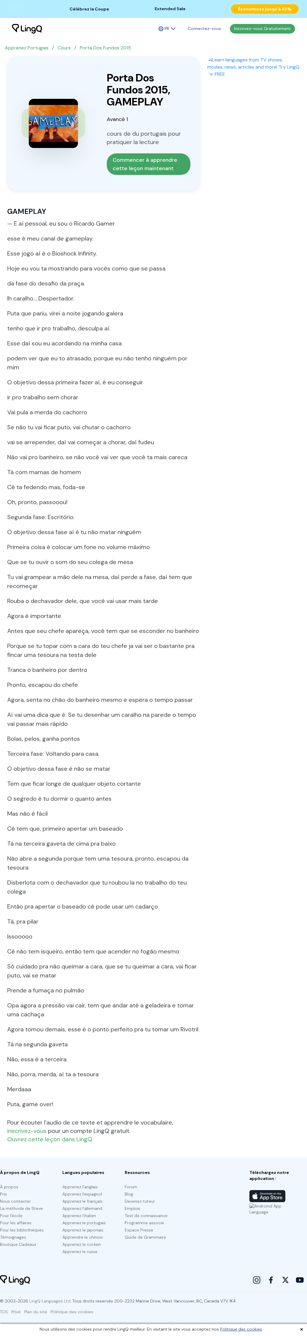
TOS (4, 1311)
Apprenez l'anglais (80, 1187)
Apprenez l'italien (79, 1215)
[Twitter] (285, 1280)
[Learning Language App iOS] (267, 1196)
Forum (131, 1187)
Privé (16, 1311)
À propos (9, 1187)
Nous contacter (15, 1201)
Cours (64, 48)
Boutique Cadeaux (18, 1244)
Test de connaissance (146, 1215)
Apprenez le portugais (84, 1222)
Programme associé (144, 1222)
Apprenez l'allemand (82, 1208)
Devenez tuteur (140, 1201)
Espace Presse (139, 1230)
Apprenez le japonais (82, 1230)
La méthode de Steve (21, 1208)
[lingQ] (27, 29)
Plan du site (35, 1311)
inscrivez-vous (26, 1131)
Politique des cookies (241, 1329)
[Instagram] (256, 1280)
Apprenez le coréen (81, 1244)
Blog (129, 1194)
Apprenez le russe (79, 1251)
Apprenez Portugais (27, 48)
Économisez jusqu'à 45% (264, 9)
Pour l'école (11, 1215)
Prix (3, 1194)
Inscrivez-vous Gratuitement (262, 28)
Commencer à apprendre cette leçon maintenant (146, 164)
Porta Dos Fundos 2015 (105, 48)
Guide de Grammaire (145, 1237)
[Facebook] (271, 1280)
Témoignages (13, 1237)
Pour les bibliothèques (22, 1230)
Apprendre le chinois (82, 1237)
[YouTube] (300, 1280)
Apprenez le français (82, 1201)
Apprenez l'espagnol (82, 1194)
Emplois (132, 1208)
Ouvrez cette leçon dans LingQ (49, 1139)
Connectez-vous (204, 28)
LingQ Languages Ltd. (50, 1301)
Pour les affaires (15, 1222)
